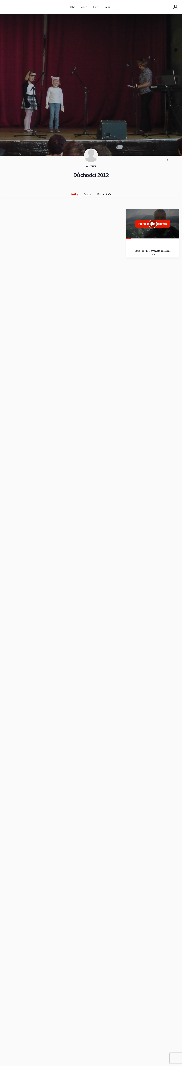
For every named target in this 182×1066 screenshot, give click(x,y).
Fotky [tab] (74, 194)
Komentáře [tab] (104, 194)
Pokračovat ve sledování (153, 223)
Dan (154, 254)
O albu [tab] (88, 194)
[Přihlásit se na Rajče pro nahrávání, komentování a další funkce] (175, 7)
